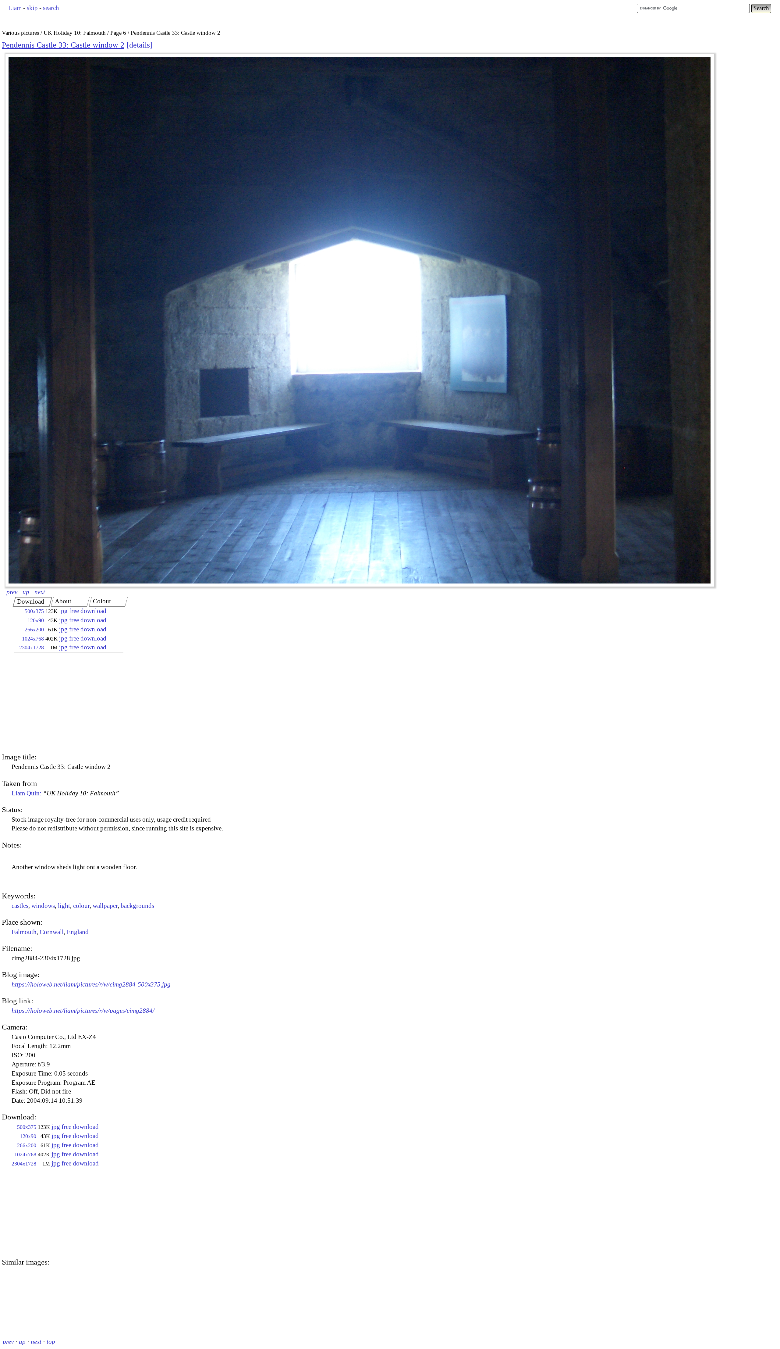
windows (43, 905)
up (26, 592)
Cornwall (52, 932)
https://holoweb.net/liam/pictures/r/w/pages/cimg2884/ (83, 1010)
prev (11, 592)
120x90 (35, 620)
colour (81, 905)
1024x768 (33, 639)
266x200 (34, 629)
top (51, 1341)
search (51, 8)
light (64, 905)
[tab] (32, 602)
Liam (15, 8)
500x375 (34, 611)
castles (20, 905)
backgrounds (137, 905)
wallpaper (105, 905)
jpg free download (82, 611)
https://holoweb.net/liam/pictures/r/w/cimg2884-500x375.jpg (91, 984)
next (39, 592)
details (139, 45)
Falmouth (24, 932)
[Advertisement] (63, 703)
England (78, 932)
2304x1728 (31, 647)
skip (32, 8)
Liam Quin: (65, 793)
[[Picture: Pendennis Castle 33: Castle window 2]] (359, 320)
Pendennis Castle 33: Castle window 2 (63, 45)
